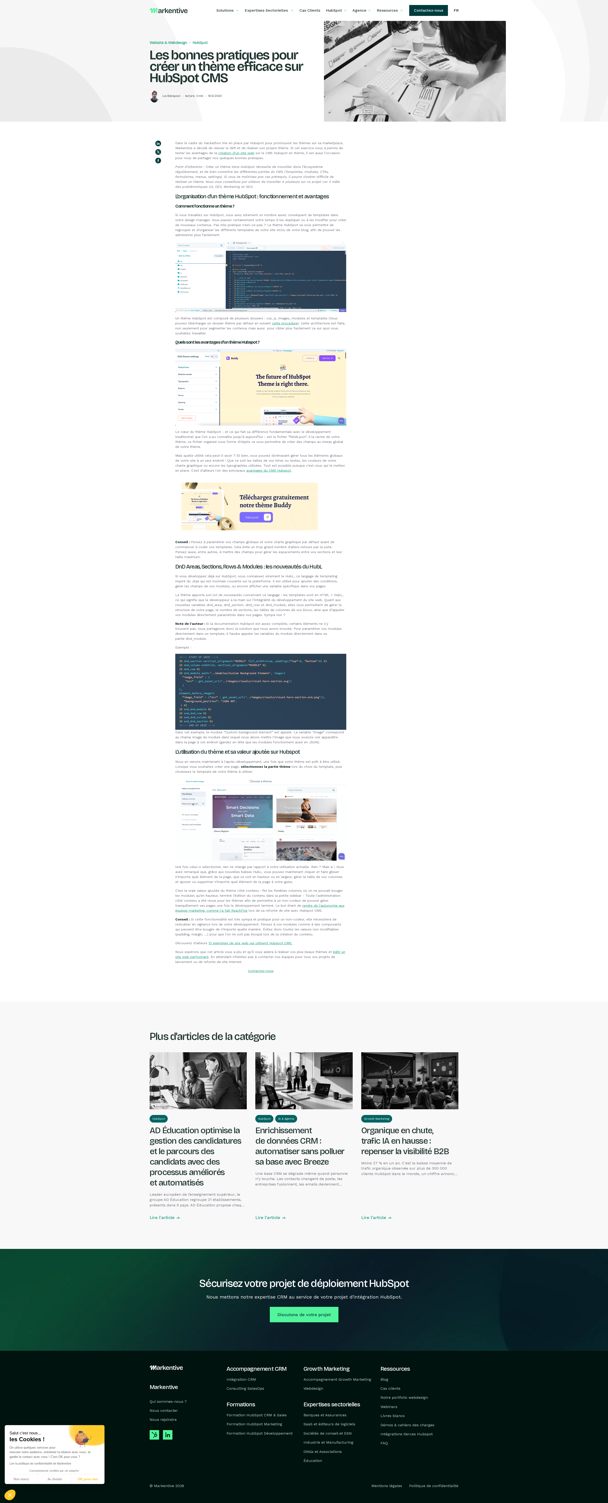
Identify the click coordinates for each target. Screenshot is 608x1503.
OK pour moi (88, 1479)
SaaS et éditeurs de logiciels (329, 1424)
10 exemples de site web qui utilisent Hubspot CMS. (250, 943)
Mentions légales (386, 1486)
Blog (384, 1379)
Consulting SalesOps (245, 1388)
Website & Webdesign (168, 42)
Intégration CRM (241, 1379)
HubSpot (200, 42)
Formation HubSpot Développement (260, 1433)
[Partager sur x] (158, 152)
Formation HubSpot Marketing (254, 1424)
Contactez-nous (261, 971)
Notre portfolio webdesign (404, 1397)
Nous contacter (164, 1410)
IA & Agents (286, 1118)
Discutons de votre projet (304, 1314)
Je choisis (54, 1479)
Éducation (313, 1460)
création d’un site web (236, 153)
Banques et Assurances (325, 1415)
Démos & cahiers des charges (407, 1425)
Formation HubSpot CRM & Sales (257, 1415)
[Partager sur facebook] (158, 160)
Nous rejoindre (163, 1420)
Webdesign (313, 1388)
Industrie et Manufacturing (328, 1442)
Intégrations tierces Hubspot (406, 1434)
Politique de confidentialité (433, 1486)
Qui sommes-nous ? (168, 1401)
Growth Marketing (376, 1118)
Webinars (388, 1406)
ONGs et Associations (323, 1451)
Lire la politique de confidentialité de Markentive (40, 1463)
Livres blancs (392, 1415)
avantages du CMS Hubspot (268, 470)
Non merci (21, 1479)
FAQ (384, 1443)
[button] (10, 1495)
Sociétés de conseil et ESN (328, 1433)
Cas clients (390, 1388)
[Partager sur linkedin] (158, 143)
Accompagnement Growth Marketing (337, 1379)
